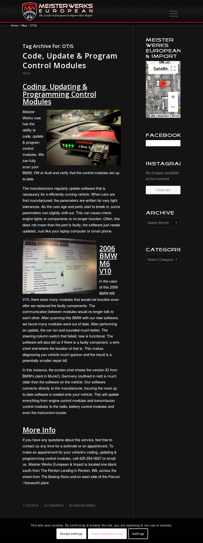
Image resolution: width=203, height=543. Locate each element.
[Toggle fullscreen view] (173, 68)
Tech (26, 73)
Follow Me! (163, 190)
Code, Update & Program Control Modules (70, 60)
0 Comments (54, 505)
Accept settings (71, 533)
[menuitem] (174, 11)
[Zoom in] (173, 97)
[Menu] (174, 11)
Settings (138, 533)
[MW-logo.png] (58, 11)
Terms (175, 116)
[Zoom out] (173, 107)
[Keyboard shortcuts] (153, 116)
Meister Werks (84, 505)
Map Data (163, 116)
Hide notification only (107, 533)
